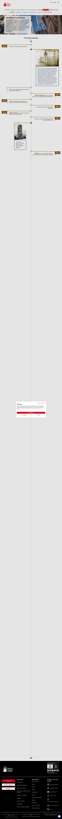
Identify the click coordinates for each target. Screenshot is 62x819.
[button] (18, 403)
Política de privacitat (41, 403)
